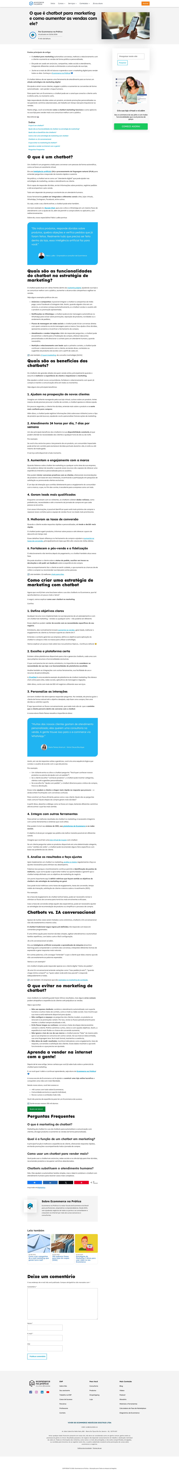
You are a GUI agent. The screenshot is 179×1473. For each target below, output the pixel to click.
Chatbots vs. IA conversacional (39, 139)
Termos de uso (97, 1448)
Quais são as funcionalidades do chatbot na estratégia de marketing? (54, 129)
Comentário (32, 1287)
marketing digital (74, 288)
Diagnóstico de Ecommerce (129, 1413)
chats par (55, 574)
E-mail (30, 1334)
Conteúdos (84, 3)
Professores (63, 1408)
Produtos (93, 1390)
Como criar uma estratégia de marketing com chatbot (48, 136)
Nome (30, 1323)
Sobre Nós (63, 1386)
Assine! (145, 3)
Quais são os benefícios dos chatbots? (42, 132)
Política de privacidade (85, 1448)
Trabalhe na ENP (65, 1395)
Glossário (123, 1399)
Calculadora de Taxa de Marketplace (133, 1408)
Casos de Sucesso (65, 1399)
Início (53, 3)
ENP (61, 1381)
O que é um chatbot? (36, 125)
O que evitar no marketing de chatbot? (42, 143)
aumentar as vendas (66, 630)
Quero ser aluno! (36, 1109)
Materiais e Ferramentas (128, 1404)
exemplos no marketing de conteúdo (73, 980)
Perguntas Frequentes (36, 149)
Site (28, 1344)
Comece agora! (131, 126)
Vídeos (122, 1390)
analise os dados (70, 862)
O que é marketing (48, 355)
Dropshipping (94, 1395)
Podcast (122, 1395)
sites (62, 574)
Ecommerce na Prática (61, 73)
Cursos (60, 3)
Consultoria (94, 1386)
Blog (121, 1386)
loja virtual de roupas (58, 840)
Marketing (41, 1187)
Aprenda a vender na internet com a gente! (44, 146)
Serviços (71, 3)
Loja (91, 1399)
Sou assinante (64, 1390)
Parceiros (62, 1404)
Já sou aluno (98, 3)
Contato (62, 1413)
